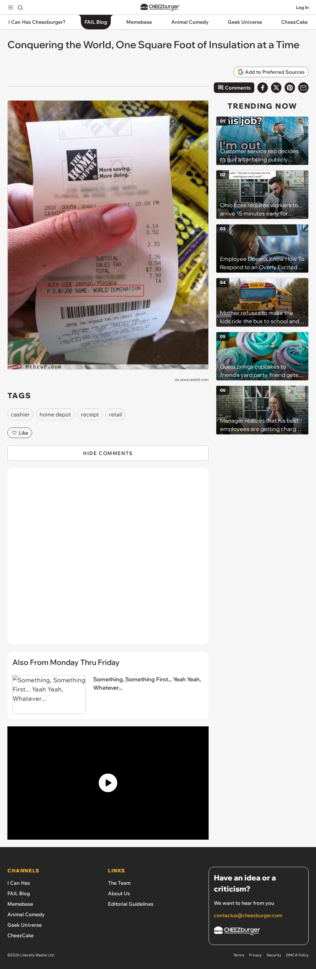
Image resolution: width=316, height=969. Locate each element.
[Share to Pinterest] (290, 87)
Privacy (255, 955)
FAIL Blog (18, 893)
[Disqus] (108, 559)
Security (274, 955)
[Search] (20, 7)
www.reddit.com (194, 379)
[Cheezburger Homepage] (160, 7)
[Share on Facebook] (262, 87)
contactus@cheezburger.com (248, 915)
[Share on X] (276, 87)
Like (23, 433)
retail (115, 414)
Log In (302, 7)
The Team (119, 883)
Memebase (20, 904)
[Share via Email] (303, 87)
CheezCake (20, 935)
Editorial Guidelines (130, 904)
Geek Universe (24, 925)
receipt (90, 414)
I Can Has (18, 883)
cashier (20, 414)
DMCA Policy (297, 955)
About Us (119, 893)
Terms (238, 955)
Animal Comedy (26, 914)
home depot (55, 414)
